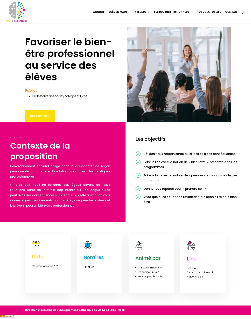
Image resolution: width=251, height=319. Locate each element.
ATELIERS (141, 12)
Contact (232, 12)
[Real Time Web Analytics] (7, 316)
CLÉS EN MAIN (118, 12)
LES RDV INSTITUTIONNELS (171, 12)
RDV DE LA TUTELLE (209, 12)
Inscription (40, 116)
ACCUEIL (98, 12)
